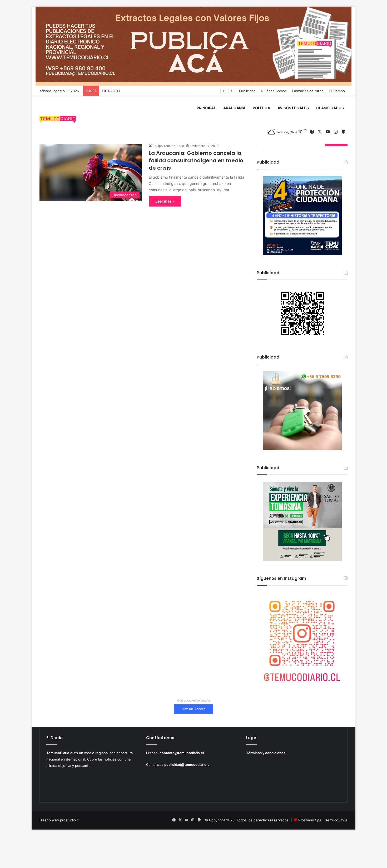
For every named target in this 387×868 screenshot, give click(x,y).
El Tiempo (337, 91)
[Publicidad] (193, 46)
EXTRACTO (111, 91)
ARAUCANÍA (234, 108)
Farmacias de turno (308, 91)
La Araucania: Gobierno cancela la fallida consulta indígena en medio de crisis (196, 160)
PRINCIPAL (206, 108)
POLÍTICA (261, 108)
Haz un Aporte (194, 709)
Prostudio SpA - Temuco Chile (323, 820)
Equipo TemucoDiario (168, 146)
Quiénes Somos (274, 91)
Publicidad (247, 91)
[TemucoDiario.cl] (57, 120)
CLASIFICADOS (330, 108)
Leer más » (165, 201)
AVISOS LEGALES (293, 108)
